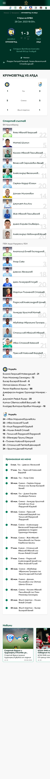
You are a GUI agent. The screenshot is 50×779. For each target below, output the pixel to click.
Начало (6, 13)
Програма (15, 13)
